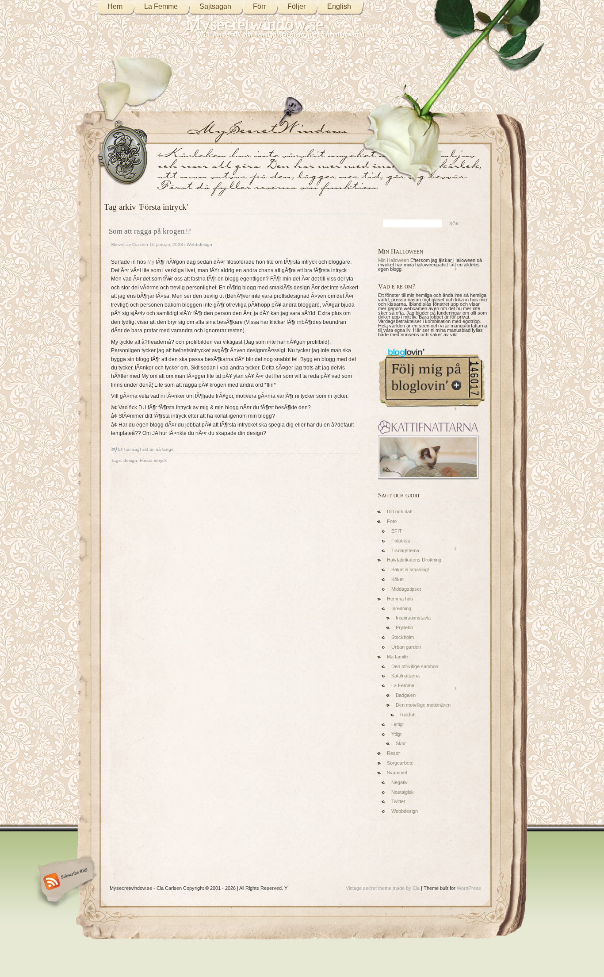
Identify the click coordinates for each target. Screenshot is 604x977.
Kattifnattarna (405, 675)
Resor (393, 753)
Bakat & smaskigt (410, 569)
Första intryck (153, 460)
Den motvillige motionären (423, 705)
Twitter (398, 801)
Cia (135, 244)
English (339, 6)
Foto (392, 521)
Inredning (401, 608)
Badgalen (406, 695)
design (130, 460)
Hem (114, 6)
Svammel (397, 772)
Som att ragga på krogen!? (150, 231)
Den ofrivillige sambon (414, 666)
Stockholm (402, 637)
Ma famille (397, 656)
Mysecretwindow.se (255, 24)
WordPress (469, 888)
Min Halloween (393, 260)
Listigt (397, 724)
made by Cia (406, 888)
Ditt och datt (400, 511)
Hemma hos (400, 598)
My (150, 262)
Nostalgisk (402, 792)
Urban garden (406, 647)
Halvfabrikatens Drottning (414, 559)
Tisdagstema (405, 550)
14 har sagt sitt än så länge (146, 449)
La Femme (161, 6)
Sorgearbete (400, 762)
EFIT (396, 531)
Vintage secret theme (368, 888)
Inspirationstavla (413, 617)
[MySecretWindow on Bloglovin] (431, 409)
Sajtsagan (215, 6)
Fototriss (400, 540)
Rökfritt (408, 714)
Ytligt (396, 734)
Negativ (399, 782)
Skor (401, 743)
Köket (397, 579)
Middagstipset (406, 589)
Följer (296, 6)
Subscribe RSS (65, 882)
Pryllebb (404, 627)
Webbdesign (199, 244)
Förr (259, 6)
